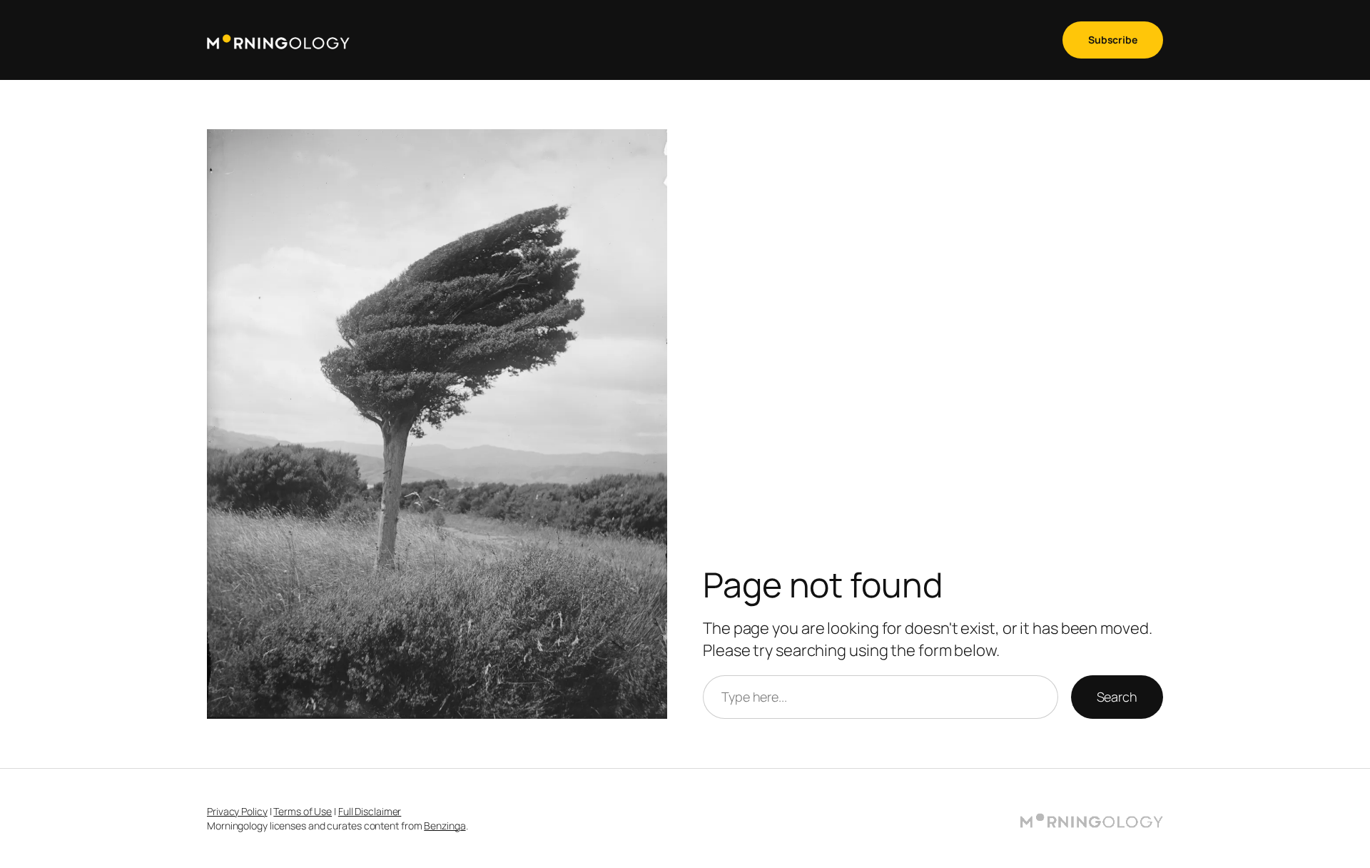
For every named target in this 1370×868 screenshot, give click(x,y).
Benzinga (444, 825)
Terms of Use (302, 811)
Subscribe (1112, 39)
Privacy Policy (237, 811)
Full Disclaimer (370, 811)
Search (1117, 696)
